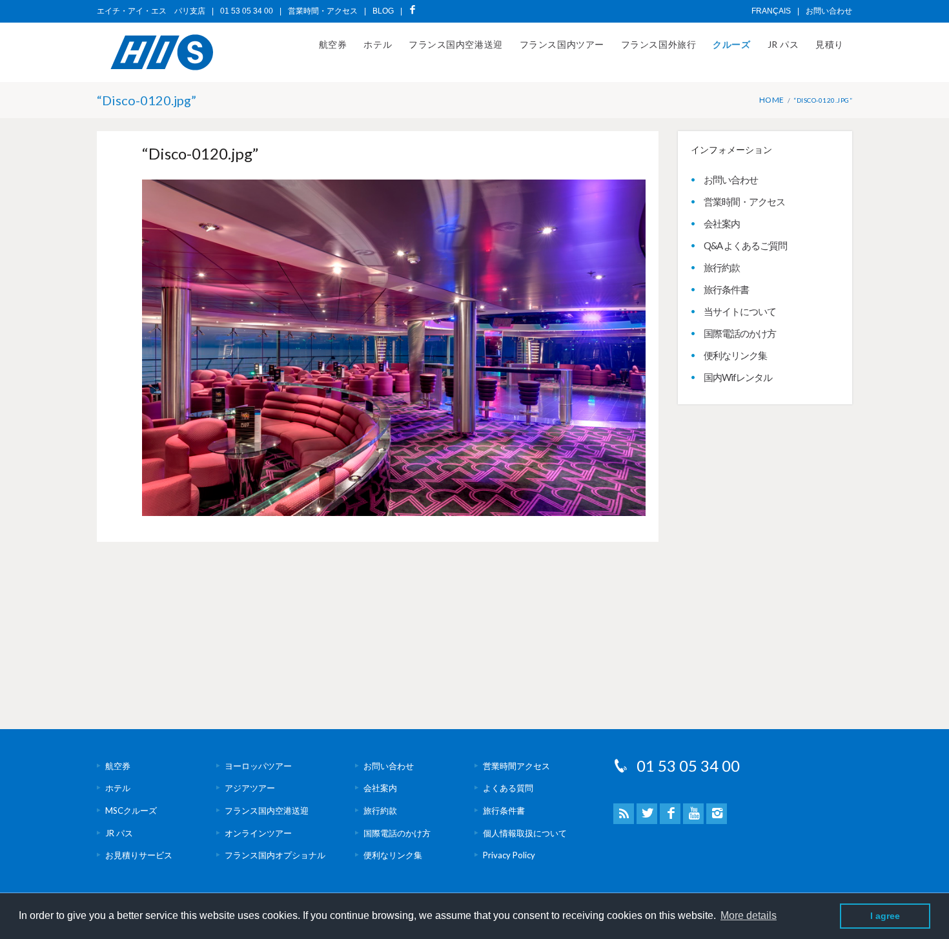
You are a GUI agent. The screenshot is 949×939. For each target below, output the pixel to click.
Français (771, 10)
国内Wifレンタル (738, 377)
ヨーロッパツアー (258, 766)
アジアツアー (250, 788)
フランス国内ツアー (562, 44)
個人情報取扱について (525, 833)
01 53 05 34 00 (688, 765)
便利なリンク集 (735, 355)
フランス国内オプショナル (275, 855)
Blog (383, 10)
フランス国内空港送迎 (456, 44)
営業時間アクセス (516, 766)
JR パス (783, 44)
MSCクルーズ (131, 810)
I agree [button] (885, 916)
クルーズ (731, 44)
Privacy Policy (509, 855)
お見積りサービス (138, 855)
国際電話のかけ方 (740, 333)
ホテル (377, 44)
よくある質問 (508, 788)
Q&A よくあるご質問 (745, 245)
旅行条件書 (726, 289)
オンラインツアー (258, 833)
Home (771, 100)
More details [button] (748, 915)
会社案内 (722, 223)
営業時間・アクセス (323, 10)
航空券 (333, 44)
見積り (829, 44)
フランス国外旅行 (658, 44)
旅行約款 (722, 267)
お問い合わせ (829, 10)
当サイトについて (740, 311)
